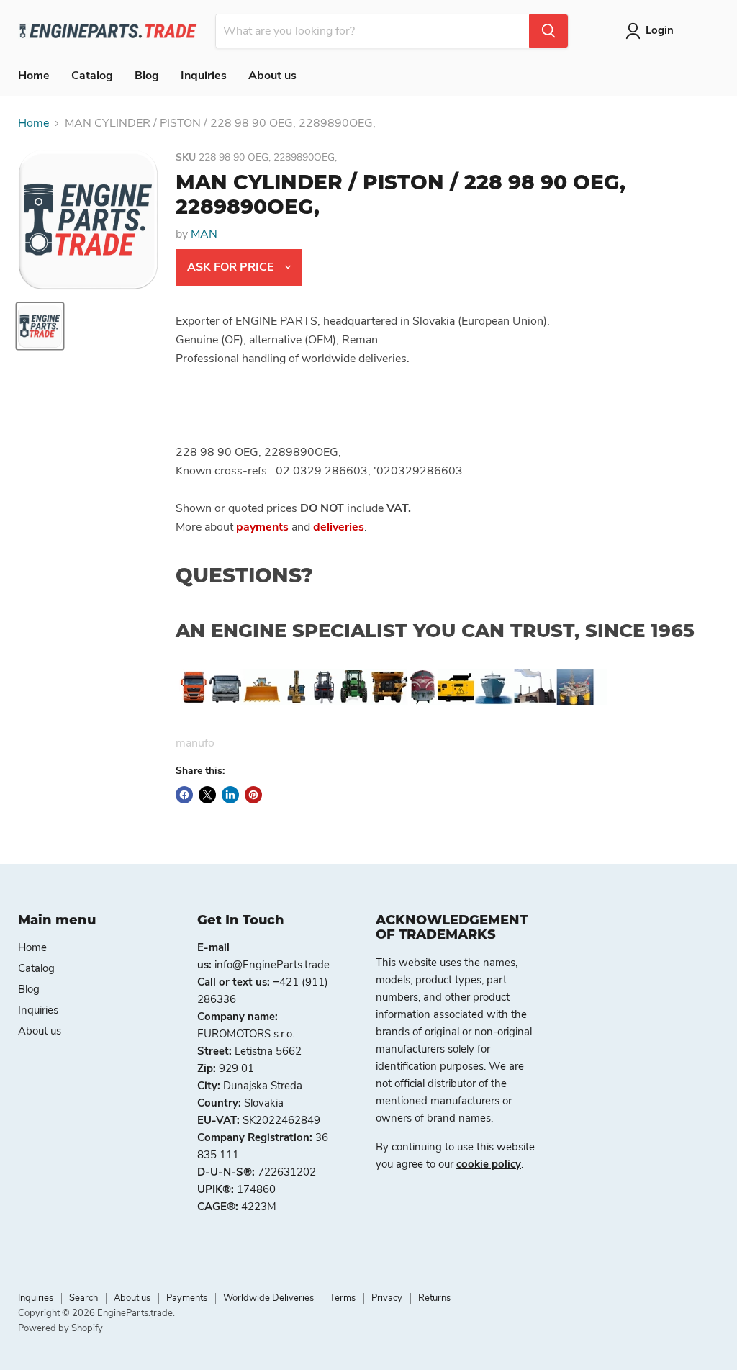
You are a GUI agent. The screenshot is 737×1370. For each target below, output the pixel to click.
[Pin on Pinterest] (253, 794)
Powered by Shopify (60, 1328)
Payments (186, 1298)
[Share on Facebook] (184, 794)
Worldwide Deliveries (268, 1298)
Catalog (92, 76)
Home (34, 76)
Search (83, 1298)
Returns (434, 1298)
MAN (204, 234)
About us (272, 76)
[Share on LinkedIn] (230, 794)
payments (262, 527)
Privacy (386, 1298)
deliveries (338, 527)
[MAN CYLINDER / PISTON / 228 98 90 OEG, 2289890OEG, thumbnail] (40, 326)
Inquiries (204, 76)
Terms (343, 1298)
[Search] (548, 31)
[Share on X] (207, 794)
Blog (147, 76)
